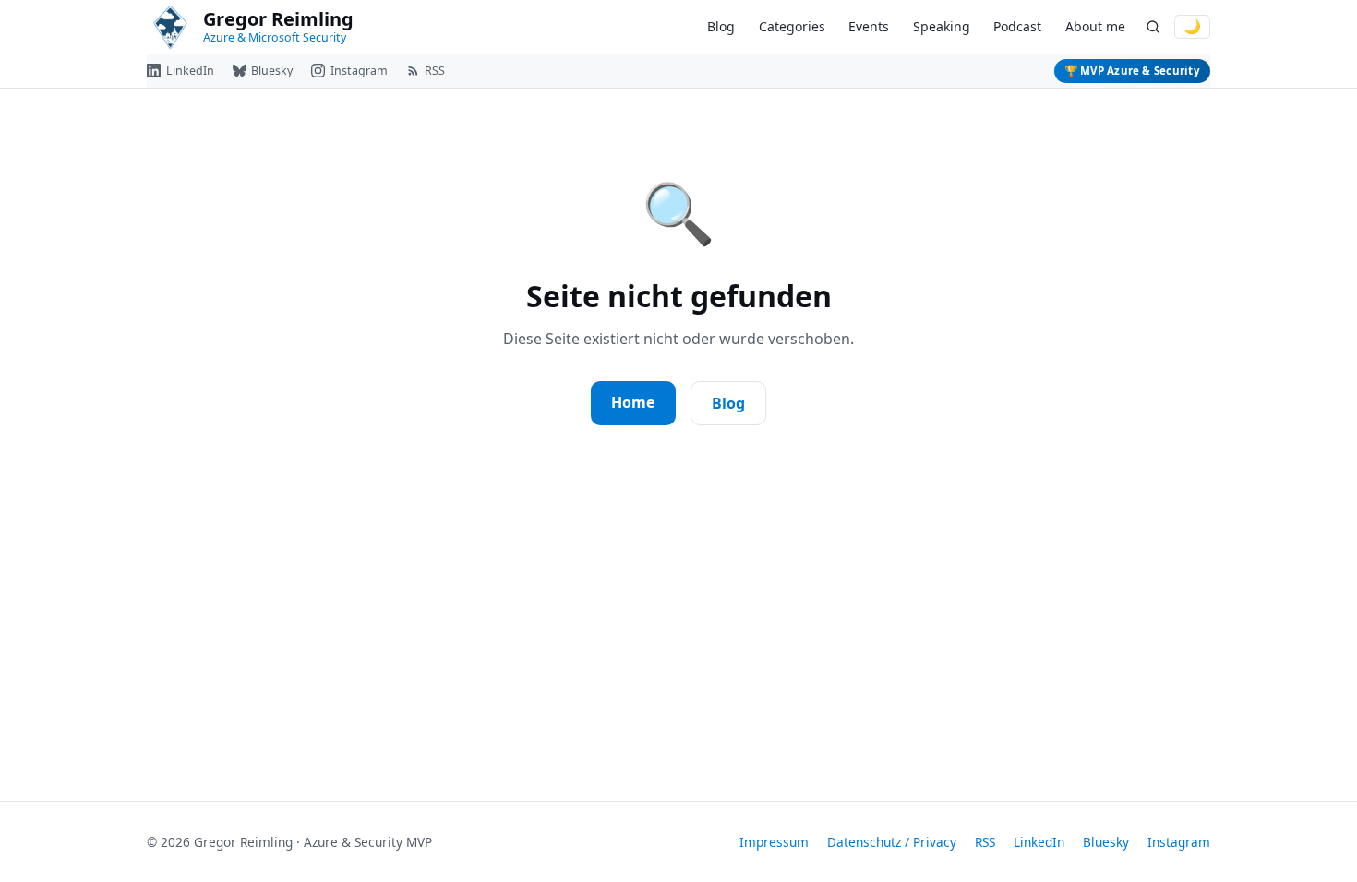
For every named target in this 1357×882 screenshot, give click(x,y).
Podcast (1017, 26)
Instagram (1178, 842)
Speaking (941, 26)
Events (868, 26)
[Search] (1153, 27)
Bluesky (1106, 842)
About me (1095, 26)
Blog (721, 26)
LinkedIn (1039, 842)
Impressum (774, 842)
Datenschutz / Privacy (891, 842)
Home (632, 402)
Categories (792, 26)
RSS (985, 842)
